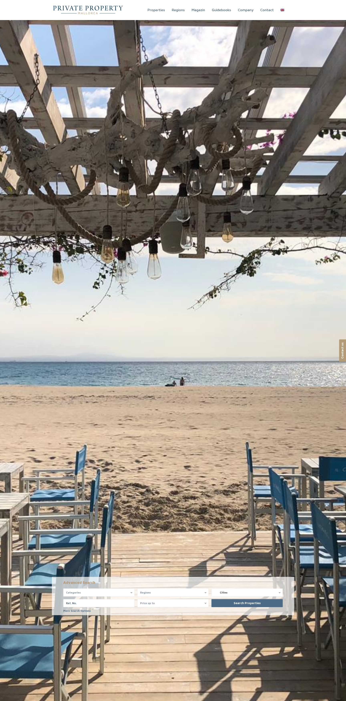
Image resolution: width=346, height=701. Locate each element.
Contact (267, 10)
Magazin (198, 10)
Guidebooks (221, 10)
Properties (156, 10)
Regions (178, 10)
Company (245, 10)
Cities (223, 592)
